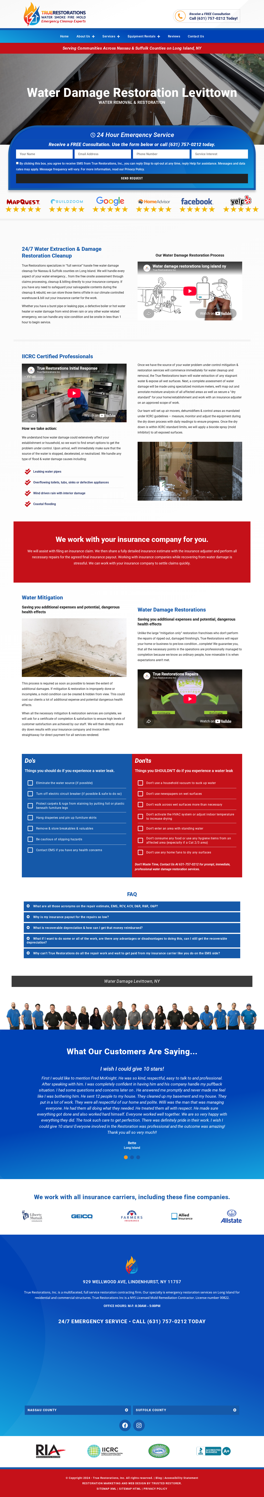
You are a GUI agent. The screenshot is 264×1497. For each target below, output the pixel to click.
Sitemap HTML (130, 1488)
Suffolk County (151, 1410)
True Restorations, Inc (108, 1477)
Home (64, 36)
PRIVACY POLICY (155, 1488)
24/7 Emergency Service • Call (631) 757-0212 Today (132, 1321)
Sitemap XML (107, 1488)
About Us (83, 36)
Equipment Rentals (142, 36)
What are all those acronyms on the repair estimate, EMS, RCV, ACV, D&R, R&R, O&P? (95, 906)
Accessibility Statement (181, 1477)
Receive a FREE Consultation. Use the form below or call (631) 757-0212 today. (132, 144)
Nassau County (42, 1410)
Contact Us (196, 36)
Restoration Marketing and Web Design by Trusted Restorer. (132, 1483)
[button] (132, 906)
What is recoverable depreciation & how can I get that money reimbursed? (88, 928)
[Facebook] (125, 1425)
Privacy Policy (134, 169)
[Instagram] (139, 1425)
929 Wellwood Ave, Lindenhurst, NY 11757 (132, 1281)
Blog (159, 1477)
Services (108, 36)
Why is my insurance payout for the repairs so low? (71, 917)
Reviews (174, 36)
